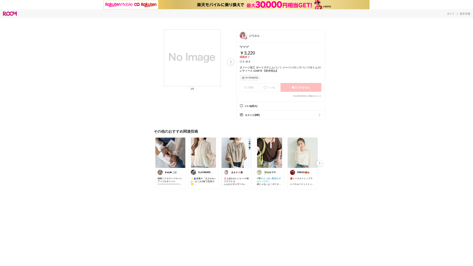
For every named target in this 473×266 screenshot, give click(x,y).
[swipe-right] (231, 62)
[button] (243, 35)
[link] (170, 153)
